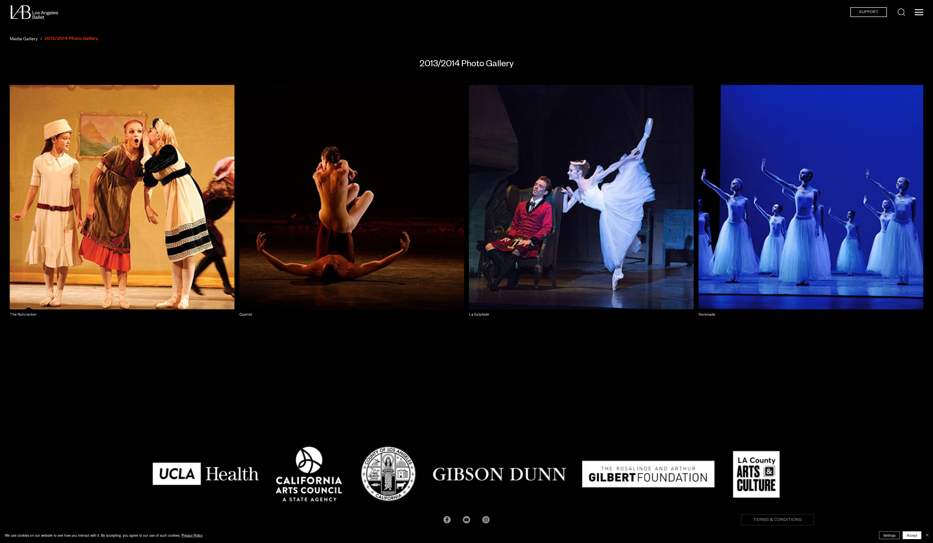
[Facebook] (447, 519)
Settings (889, 535)
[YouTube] (466, 519)
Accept (912, 535)
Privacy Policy (192, 535)
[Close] (927, 535)
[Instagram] (486, 519)
